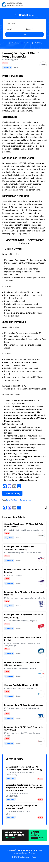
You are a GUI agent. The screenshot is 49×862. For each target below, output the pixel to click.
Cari (24, 34)
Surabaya (12, 646)
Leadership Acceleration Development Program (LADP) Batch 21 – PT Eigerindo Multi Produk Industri (24, 787)
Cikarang (23, 643)
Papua (8, 813)
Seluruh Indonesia (38, 598)
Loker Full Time (12, 500)
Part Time (38, 43)
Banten (26, 621)
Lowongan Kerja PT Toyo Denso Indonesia (23, 705)
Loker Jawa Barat (25, 500)
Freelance (15, 43)
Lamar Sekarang (12, 493)
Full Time (27, 43)
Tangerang (33, 621)
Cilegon (34, 688)
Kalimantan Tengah (12, 775)
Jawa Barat (32, 530)
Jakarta (38, 553)
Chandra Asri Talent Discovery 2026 (21, 685)
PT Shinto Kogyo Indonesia (12, 60)
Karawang (40, 530)
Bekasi (26, 708)
